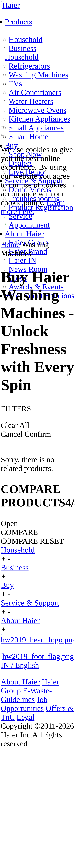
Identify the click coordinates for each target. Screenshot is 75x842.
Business (22, 48)
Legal (25, 717)
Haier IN (22, 260)
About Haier (20, 620)
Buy (7, 585)
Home (10, 244)
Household (25, 39)
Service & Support (30, 603)
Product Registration (41, 207)
